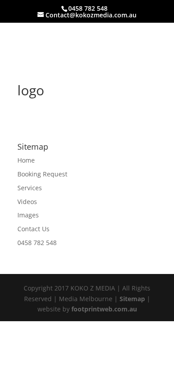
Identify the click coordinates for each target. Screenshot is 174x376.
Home (26, 160)
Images (28, 215)
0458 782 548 (37, 242)
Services (29, 188)
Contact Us (33, 229)
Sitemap (132, 298)
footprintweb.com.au (104, 309)
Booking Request (42, 174)
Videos (27, 201)
